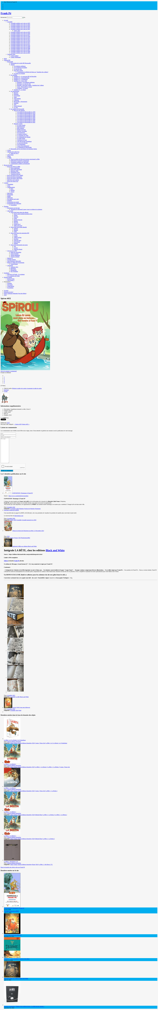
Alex (15, 104)
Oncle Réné (17, 95)
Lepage (16, 248)
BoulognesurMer (25, 537)
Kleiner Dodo (10, 279)
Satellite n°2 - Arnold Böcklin (21, 78)
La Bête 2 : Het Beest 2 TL (11, 861)
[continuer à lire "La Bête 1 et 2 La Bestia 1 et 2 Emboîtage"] (12, 738)
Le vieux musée (21, 125)
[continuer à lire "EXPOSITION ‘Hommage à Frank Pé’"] (8, 493)
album (11, 743)
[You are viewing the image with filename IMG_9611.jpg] (15, 691)
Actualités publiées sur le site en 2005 (20, 53)
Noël (20, 710)
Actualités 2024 (11, 709)
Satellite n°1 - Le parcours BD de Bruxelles (25, 76)
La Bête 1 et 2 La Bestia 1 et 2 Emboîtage (15, 740)
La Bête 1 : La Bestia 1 (10, 788)
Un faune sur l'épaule (19, 73)
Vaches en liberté (15, 256)
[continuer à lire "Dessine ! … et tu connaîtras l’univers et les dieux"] (12, 957)
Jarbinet (16, 228)
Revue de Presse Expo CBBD (15, 175)
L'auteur (6, 183)
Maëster (16, 230)
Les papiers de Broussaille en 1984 (26, 119)
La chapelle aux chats (22, 135)
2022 (33, 791)
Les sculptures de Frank (13, 276)
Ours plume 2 (10, 280)
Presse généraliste (15, 168)
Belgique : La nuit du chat (24, 84)
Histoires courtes (18, 123)
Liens (8, 185)
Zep (15, 246)
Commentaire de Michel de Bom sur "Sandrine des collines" (32, 72)
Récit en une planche (19, 110)
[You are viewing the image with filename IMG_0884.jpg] (15, 610)
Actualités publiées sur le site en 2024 (20, 24)
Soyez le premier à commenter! (9, 371)
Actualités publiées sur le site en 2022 (20, 26)
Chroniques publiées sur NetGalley (20, 162)
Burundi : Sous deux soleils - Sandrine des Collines (30, 85)
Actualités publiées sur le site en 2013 (20, 39)
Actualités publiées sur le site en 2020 (20, 33)
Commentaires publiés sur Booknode (20, 163)
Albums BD (7, 60)
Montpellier (14, 270)
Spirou (9, 156)
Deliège (16, 243)
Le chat (16, 107)
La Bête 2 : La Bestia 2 (10, 764)
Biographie (10, 194)
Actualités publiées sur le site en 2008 (20, 48)
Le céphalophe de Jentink (23, 137)
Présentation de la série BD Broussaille (21, 63)
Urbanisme (10, 265)
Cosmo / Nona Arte (40, 743)
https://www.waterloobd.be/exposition (18, 496)
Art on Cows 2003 (12, 250)
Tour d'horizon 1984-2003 (14, 261)
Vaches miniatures (15, 255)
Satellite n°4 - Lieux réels (20, 81)
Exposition (13, 508)
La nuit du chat (18, 69)
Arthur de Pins (17, 237)
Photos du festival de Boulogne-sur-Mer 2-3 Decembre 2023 (28, 530)
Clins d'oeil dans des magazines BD (20, 233)
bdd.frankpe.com (18, 515)
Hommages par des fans (13, 208)
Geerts (15, 234)
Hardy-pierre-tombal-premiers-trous (23, 214)
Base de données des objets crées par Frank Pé (13, 867)
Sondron (16, 239)
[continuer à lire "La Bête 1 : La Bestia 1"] (12, 786)
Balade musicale (21, 129)
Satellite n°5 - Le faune (20, 89)
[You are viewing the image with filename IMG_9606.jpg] (15, 623)
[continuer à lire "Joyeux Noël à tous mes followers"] (8, 707)
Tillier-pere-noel (18, 225)
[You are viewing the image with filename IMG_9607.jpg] (15, 637)
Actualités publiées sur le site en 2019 (20, 32)
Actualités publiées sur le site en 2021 (20, 29)
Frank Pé (17, 560)
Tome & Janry (17, 240)
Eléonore (16, 94)
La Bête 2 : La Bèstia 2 (53, 767)
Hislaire (16, 221)
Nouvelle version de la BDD (11, 510)
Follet (15, 231)
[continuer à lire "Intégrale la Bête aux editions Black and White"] (8, 546)
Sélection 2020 (14, 171)
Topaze (12, 191)
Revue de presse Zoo (12, 181)
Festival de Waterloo (29, 508)
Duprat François (18, 219)
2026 (17, 508)
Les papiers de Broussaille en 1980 (26, 115)
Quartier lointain (11, 259)
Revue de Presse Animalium (14, 177)
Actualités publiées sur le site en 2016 (20, 41)
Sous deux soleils (18, 70)
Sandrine (16, 103)
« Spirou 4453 (18, 424)
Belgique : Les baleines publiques (26, 82)
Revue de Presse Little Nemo (14, 178)
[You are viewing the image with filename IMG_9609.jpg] (15, 664)
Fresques (9, 283)
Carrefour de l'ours (22, 140)
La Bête (9, 157)
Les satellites (14, 75)
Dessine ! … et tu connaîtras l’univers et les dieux (17, 959)
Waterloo (21, 508)
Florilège (9, 200)
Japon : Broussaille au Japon (24, 86)
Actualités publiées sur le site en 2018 (20, 36)
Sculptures (6, 273)
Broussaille (10, 61)
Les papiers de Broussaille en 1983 (26, 118)
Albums (13, 64)
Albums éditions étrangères (14, 741)
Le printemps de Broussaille (24, 147)
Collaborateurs (11, 187)
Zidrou (6, 560)
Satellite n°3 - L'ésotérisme (21, 79)
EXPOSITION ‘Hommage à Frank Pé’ (23, 493)
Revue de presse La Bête (13, 166)
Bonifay (13, 190)
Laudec (16, 236)
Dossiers (6, 206)
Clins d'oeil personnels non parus (19, 245)
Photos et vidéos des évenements (15, 262)
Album (15, 743)
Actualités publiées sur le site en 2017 (20, 35)
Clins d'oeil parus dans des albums (19, 212)
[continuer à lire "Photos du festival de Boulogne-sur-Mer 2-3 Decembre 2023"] (8, 530)
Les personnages (15, 91)
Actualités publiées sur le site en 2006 (20, 51)
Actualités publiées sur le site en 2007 (20, 50)
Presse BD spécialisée (16, 169)
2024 (17, 710)
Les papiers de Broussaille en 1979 (26, 113)
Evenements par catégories (14, 203)
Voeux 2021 (17, 30)
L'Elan (9, 150)
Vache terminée (15, 253)
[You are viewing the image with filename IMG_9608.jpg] (15, 650)
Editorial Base (38, 814)
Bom (12, 188)
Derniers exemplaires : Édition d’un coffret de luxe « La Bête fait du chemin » (24, 1006)
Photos (12, 537)
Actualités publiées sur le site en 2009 (20, 47)
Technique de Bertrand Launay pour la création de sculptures (26, 209)
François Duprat (18, 249)
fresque (16, 537)
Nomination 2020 (15, 172)
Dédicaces (10, 197)
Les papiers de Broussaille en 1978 (26, 112)
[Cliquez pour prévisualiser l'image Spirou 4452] (25, 369)
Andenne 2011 (14, 267)
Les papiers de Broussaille (17, 109)
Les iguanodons (21, 144)
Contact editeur (14, 55)
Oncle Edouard (18, 106)
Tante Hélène (17, 98)
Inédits (9, 196)
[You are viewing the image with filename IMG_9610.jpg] (15, 677)
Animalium (10, 184)
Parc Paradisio (14, 271)
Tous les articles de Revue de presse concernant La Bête (25, 159)
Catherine (16, 100)
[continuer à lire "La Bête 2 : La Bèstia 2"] (12, 810)
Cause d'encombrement (23, 146)
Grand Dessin (14, 264)
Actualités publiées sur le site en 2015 (20, 38)
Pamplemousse (21, 126)
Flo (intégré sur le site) (13, 199)
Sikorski (16, 216)
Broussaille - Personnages (20, 101)
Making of (10, 258)
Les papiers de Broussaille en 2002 (26, 122)
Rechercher (4, 17)
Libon (15, 218)
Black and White (55, 550)
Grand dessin (10, 286)
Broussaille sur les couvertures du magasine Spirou (24, 149)
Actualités (9, 21)
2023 (8, 423)
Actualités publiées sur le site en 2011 (20, 44)
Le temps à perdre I (22, 134)
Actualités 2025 (11, 695)
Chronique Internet (15, 174)
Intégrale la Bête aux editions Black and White (25, 546)
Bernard (16, 92)
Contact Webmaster (16, 57)
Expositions (14, 205)
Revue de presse (8, 165)
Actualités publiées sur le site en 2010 (20, 45)
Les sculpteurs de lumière (20, 67)
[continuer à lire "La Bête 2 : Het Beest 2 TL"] (12, 860)
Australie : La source (22, 88)
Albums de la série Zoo (13, 151)
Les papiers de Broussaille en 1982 (26, 116)
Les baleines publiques (20, 66)
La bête (18, 697)
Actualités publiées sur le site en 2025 (20, 23)
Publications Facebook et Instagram (20, 160)
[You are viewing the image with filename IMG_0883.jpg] (15, 597)
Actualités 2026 (11, 507)
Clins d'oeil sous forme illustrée (19, 227)
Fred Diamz (17, 242)
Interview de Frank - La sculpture (16, 274)
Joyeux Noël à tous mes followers (21, 707)
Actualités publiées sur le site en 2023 (20, 27)
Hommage (38, 508)
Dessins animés (8, 277)
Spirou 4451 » (25, 424)
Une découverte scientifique (24, 141)
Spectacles (10, 284)
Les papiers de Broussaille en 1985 (26, 120)
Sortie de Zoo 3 (15, 153)
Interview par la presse (13, 180)
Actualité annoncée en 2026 (29, 520)
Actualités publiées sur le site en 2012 (20, 42)
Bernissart (13, 268)
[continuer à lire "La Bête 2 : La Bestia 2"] (12, 762)
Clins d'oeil (10, 211)
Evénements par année (13, 202)
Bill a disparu (20, 128)
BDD (5, 58)
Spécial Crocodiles (22, 131)
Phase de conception (16, 252)
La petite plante (21, 138)
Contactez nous (11, 54)
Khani (33, 864)
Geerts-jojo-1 (17, 224)
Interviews (10, 193)
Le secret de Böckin (22, 143)
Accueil (6, 20)
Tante (15, 97)
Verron (15, 215)
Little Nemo (10, 154)
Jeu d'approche (21, 132)
